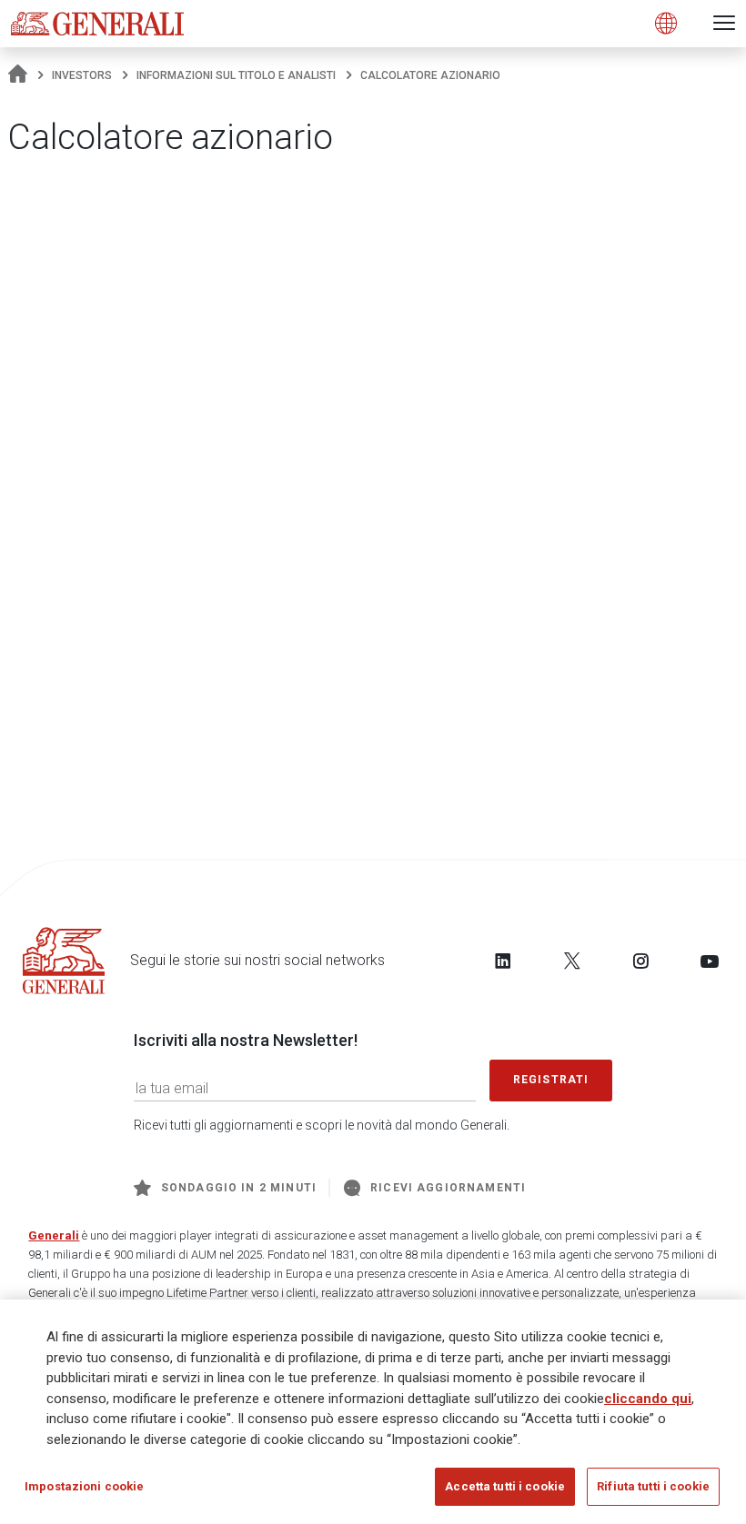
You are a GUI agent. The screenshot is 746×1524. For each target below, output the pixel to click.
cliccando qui (647, 1398)
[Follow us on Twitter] (572, 960)
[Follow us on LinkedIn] (503, 960)
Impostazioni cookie (84, 1486)
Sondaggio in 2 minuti (239, 1187)
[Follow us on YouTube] (709, 960)
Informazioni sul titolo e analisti (236, 75)
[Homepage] (17, 75)
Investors (82, 75)
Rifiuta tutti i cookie (653, 1486)
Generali (53, 1235)
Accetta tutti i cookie (505, 1486)
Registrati (551, 1079)
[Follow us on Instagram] (640, 960)
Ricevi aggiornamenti (448, 1187)
